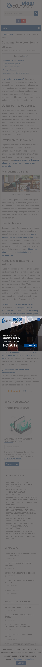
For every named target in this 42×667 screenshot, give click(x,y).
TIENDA (29, 345)
